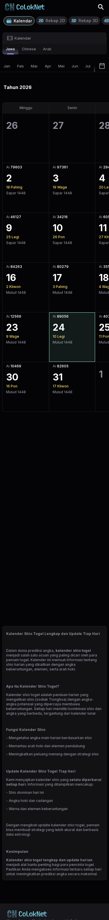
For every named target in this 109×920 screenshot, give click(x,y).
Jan (6, 66)
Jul (87, 66)
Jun (75, 66)
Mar (34, 66)
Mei (61, 66)
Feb (20, 66)
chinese (29, 49)
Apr (48, 66)
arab (47, 49)
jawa (10, 49)
